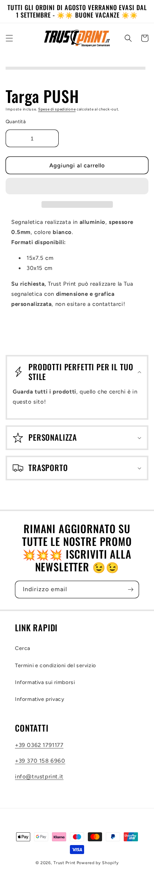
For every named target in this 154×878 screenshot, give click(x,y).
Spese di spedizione (57, 109)
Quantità (16, 121)
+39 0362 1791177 (39, 745)
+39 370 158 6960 (40, 760)
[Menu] (9, 38)
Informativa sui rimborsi (45, 682)
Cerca (22, 648)
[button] (77, 186)
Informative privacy (39, 699)
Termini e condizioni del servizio (55, 665)
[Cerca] (128, 38)
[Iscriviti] (130, 589)
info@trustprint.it (39, 776)
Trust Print (64, 862)
